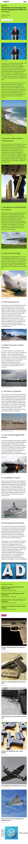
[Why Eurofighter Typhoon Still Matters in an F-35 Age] (14, 770)
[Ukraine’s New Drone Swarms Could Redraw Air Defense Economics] (14, 803)
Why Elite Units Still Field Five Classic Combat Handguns (13, 606)
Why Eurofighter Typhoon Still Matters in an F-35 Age (14, 785)
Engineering (4, 5)
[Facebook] (2, 20)
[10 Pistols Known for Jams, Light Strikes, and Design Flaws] (14, 701)
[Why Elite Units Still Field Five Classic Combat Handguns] (14, 736)
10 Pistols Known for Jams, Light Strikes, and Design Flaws (13, 600)
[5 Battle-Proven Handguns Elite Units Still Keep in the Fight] (14, 632)
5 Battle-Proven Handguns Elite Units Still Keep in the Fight (12, 587)
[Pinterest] (8, 20)
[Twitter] (5, 20)
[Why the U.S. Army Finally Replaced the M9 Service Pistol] (14, 666)
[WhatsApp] (11, 20)
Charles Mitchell (6, 11)
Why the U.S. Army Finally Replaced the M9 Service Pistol (12, 594)
